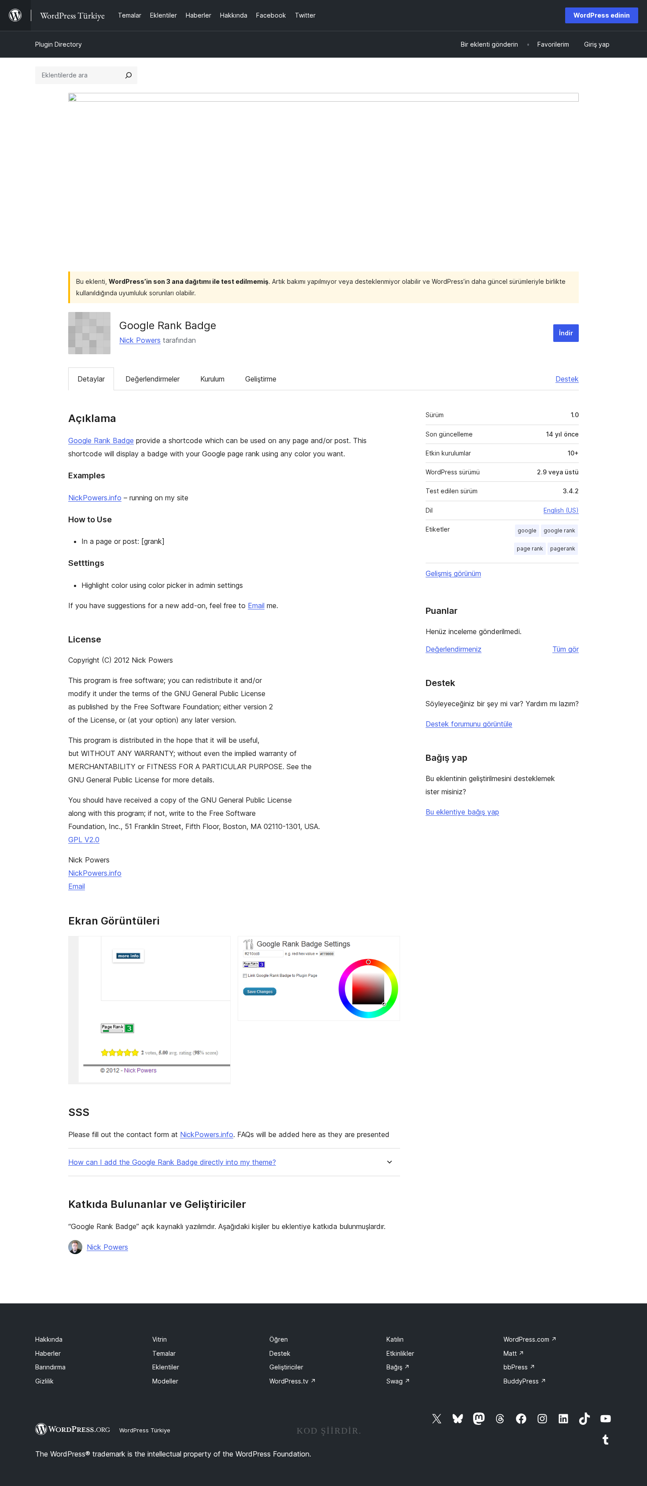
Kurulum (212, 378)
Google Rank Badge (101, 440)
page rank (530, 548)
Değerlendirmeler (152, 378)
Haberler (48, 1353)
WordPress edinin (601, 15)
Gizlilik (44, 1381)
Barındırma (50, 1367)
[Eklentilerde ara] (128, 75)
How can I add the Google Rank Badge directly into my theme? (172, 1162)
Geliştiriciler (286, 1367)
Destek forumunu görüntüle (469, 723)
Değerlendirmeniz (454, 649)
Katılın (395, 1339)
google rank (559, 530)
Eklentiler (165, 1367)
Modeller (165, 1381)
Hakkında (48, 1339)
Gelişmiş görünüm (453, 573)
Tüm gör (565, 649)
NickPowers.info (94, 497)
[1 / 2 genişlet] (218, 947)
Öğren (278, 1339)
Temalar (164, 1353)
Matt (514, 1353)
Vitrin (159, 1339)
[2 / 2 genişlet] (388, 947)
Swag (398, 1381)
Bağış (398, 1367)
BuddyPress (525, 1381)
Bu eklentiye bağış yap (462, 811)
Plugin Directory (58, 44)
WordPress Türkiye (144, 1430)
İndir (566, 333)
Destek (567, 378)
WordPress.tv (292, 1381)
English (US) (561, 510)
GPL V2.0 (83, 839)
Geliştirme (260, 378)
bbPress (519, 1367)
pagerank (562, 548)
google (527, 530)
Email (256, 605)
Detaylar (91, 378)
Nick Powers (140, 340)
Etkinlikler (400, 1353)
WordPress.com (530, 1339)
